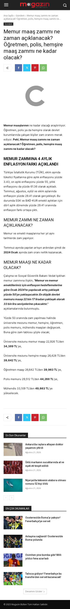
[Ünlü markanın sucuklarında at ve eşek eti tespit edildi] (13, 467)
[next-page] (11, 497)
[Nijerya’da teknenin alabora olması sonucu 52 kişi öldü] (13, 485)
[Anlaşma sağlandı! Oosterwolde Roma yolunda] (13, 541)
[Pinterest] (35, 67)
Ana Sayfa (8, 15)
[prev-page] (6, 497)
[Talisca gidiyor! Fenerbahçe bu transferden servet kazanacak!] (13, 578)
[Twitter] (26, 67)
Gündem (20, 15)
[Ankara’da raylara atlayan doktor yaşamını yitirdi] (13, 449)
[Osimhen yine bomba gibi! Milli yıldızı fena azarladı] (13, 560)
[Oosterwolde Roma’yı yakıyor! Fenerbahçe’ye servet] (13, 522)
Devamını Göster (33, 591)
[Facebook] (18, 67)
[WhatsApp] (43, 67)
